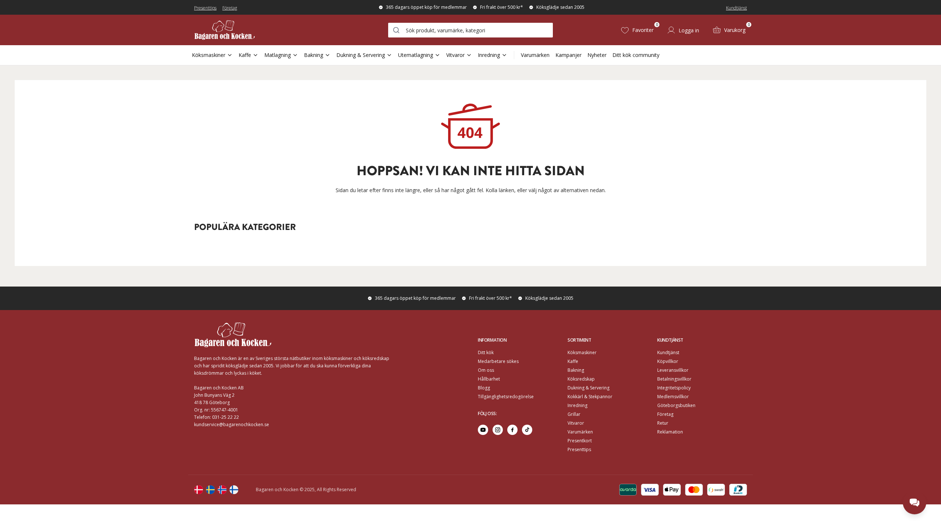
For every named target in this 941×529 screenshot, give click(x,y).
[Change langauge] (198, 489)
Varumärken (535, 54)
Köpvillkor (667, 361)
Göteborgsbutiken (676, 405)
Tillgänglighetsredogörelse (506, 396)
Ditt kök (486, 352)
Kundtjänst (736, 8)
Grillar (574, 414)
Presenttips (205, 8)
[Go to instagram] (498, 430)
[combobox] (470, 30)
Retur (662, 423)
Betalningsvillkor (674, 379)
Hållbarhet (489, 379)
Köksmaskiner (208, 54)
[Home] (224, 30)
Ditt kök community (635, 54)
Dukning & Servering (360, 54)
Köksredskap (581, 379)
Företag (229, 8)
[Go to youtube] (483, 430)
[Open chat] (914, 502)
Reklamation (670, 432)
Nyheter (597, 54)
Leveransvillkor (672, 370)
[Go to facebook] (512, 430)
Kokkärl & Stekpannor (590, 396)
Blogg (484, 388)
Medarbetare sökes (498, 361)
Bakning (313, 54)
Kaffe (245, 54)
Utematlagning (415, 54)
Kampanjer (568, 54)
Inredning (489, 54)
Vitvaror (455, 54)
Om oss (486, 370)
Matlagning (277, 54)
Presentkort (580, 441)
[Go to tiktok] (527, 430)
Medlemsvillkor (673, 396)
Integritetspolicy (674, 388)
